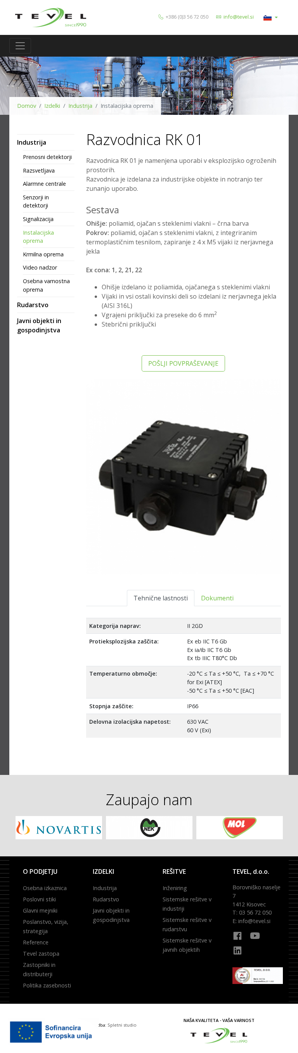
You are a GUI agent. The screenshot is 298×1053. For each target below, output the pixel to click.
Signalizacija (38, 219)
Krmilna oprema (43, 254)
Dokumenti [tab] (217, 598)
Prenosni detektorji (47, 157)
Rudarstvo (33, 305)
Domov (26, 105)
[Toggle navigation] (20, 46)
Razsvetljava (39, 170)
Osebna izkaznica (45, 888)
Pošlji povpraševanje (183, 363)
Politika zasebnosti (47, 985)
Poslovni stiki (39, 899)
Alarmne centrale (44, 183)
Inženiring (175, 888)
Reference (36, 942)
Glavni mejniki (40, 910)
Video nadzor (40, 267)
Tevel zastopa (41, 953)
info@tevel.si (239, 16)
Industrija (80, 105)
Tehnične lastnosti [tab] (160, 598)
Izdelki (52, 105)
